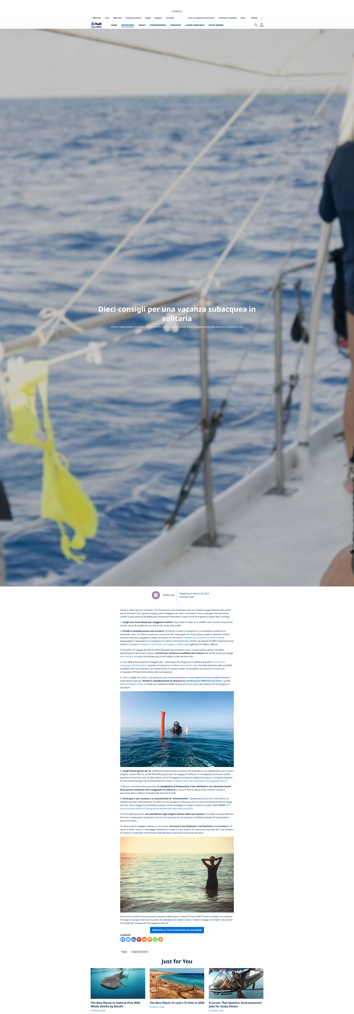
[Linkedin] (133, 939)
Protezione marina (133, 18)
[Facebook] (122, 939)
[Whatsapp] (155, 939)
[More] (160, 939)
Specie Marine (216, 25)
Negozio (158, 18)
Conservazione (158, 25)
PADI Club (117, 18)
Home (114, 25)
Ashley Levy (169, 594)
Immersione (127, 25)
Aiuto (243, 18)
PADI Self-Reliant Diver (131, 684)
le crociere (127, 656)
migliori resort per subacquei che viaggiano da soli (200, 780)
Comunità (175, 25)
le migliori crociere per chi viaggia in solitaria (161, 644)
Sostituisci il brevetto (228, 18)
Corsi (107, 18)
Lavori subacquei (194, 25)
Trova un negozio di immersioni (201, 18)
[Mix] (149, 939)
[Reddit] (144, 939)
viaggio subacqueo (140, 951)
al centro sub (190, 665)
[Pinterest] (139, 939)
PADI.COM (97, 18)
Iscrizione (170, 18)
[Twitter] (128, 939)
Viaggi (148, 18)
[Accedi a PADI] (261, 25)
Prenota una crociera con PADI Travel (202, 637)
